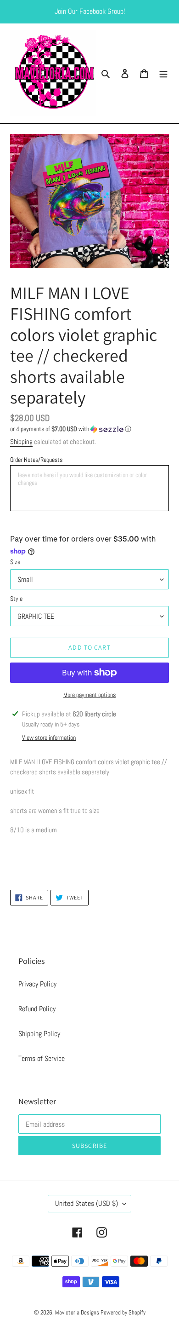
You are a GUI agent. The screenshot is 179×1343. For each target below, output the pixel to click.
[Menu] (163, 73)
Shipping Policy (39, 1033)
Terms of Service (41, 1058)
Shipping (21, 441)
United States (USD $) (86, 1203)
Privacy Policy (37, 984)
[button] (70, 429)
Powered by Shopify (123, 1312)
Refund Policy (37, 1009)
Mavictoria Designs (78, 1312)
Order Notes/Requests (36, 459)
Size (15, 562)
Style (16, 598)
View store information (49, 737)
